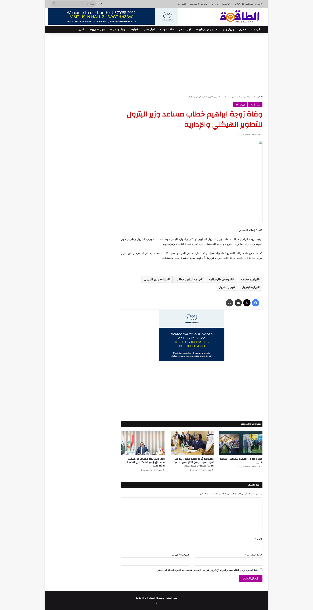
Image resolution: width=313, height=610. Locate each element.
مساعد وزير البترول (156, 279)
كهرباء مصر (185, 29)
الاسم (258, 539)
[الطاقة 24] (234, 17)
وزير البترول (226, 287)
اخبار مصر (149, 29)
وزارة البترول (250, 287)
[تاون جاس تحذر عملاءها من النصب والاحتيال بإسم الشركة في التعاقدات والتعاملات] (143, 443)
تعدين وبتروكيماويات (207, 29)
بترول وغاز (228, 29)
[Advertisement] (156, 64)
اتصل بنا (182, 3)
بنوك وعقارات (117, 29)
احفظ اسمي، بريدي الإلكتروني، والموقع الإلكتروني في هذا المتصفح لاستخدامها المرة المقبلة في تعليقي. (207, 570)
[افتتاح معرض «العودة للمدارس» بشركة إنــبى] (240, 443)
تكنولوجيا (134, 29)
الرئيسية (226, 3)
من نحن (214, 3)
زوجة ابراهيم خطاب (188, 279)
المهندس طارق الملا (221, 279)
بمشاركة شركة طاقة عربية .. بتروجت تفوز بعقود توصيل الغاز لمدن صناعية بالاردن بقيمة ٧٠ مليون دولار (194, 462)
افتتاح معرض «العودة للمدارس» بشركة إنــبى (241, 461)
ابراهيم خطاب (249, 279)
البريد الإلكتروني (253, 554)
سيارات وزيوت (97, 29)
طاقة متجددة (167, 29)
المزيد (81, 29)
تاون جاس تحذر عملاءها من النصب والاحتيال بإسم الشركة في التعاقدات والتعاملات (145, 462)
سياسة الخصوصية (198, 3)
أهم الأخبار (248, 97)
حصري (242, 29)
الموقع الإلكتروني (180, 554)
